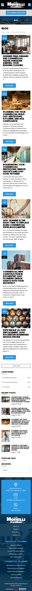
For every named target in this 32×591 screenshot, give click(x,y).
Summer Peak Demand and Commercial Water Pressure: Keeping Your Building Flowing (15, 61)
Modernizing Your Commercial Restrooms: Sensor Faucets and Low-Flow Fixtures (14, 169)
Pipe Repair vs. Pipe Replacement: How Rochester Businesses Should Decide (16, 333)
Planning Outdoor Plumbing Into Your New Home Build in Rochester (19, 433)
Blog (8, 32)
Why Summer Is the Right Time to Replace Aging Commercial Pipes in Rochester (16, 223)
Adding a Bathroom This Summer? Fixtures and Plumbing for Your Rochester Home (20, 411)
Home (3, 32)
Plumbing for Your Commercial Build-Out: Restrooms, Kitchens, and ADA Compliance (14, 116)
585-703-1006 (15, 510)
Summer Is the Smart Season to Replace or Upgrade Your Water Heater (20, 448)
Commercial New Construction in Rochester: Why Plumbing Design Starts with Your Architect (13, 277)
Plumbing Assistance (17, 13)
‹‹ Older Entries (16, 366)
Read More (9, 86)
